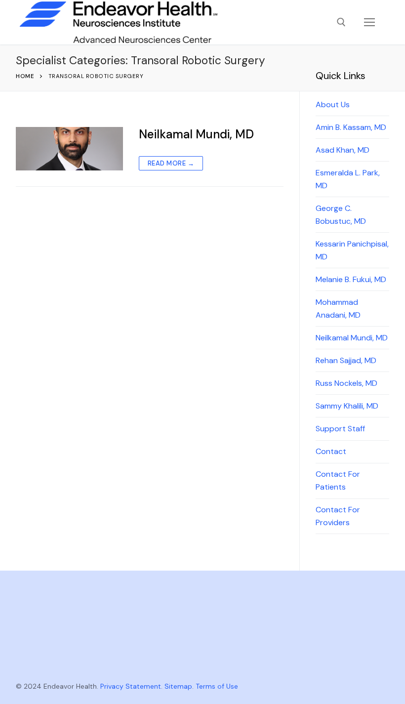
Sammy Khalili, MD (347, 406)
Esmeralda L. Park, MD (348, 179)
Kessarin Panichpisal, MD (352, 250)
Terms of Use (217, 686)
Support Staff (340, 428)
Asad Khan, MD (342, 150)
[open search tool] (341, 22)
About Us (333, 104)
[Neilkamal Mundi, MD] (69, 148)
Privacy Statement (130, 686)
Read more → (171, 163)
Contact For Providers (338, 516)
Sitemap (178, 686)
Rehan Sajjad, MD (346, 360)
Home (25, 76)
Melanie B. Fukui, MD (351, 279)
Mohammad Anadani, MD (338, 308)
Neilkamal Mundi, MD (196, 134)
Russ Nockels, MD (346, 383)
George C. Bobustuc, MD (341, 214)
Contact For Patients (338, 480)
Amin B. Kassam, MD (351, 127)
